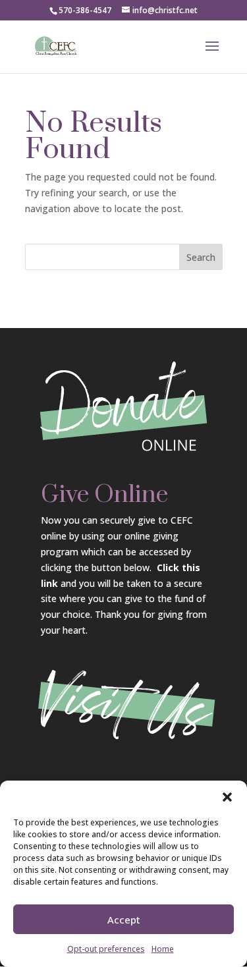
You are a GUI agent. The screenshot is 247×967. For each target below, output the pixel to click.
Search (200, 257)
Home (162, 948)
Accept (123, 919)
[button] (227, 797)
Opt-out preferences (106, 948)
